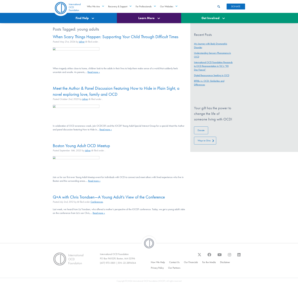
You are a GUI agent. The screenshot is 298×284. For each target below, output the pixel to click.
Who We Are (93, 6)
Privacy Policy (157, 267)
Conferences (96, 201)
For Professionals (144, 6)
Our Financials (191, 262)
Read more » (94, 72)
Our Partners (174, 267)
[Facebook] (209, 256)
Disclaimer (225, 262)
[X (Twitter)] (199, 256)
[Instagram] (229, 256)
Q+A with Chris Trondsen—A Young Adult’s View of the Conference (109, 197)
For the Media (209, 262)
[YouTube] (219, 256)
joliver (82, 41)
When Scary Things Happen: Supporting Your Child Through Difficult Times (115, 36)
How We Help (158, 262)
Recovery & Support (117, 6)
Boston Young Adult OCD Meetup (81, 145)
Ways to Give (204, 140)
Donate (201, 130)
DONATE (235, 6)
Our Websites (166, 6)
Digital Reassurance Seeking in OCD (211, 75)
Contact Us (174, 262)
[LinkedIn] (239, 256)
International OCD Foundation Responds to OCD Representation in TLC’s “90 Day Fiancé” (213, 66)
